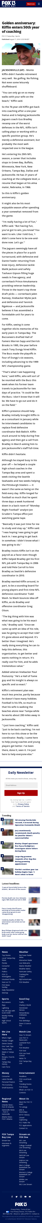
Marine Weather (25, 966)
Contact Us (23, 1128)
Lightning (5, 1008)
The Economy (7, 1085)
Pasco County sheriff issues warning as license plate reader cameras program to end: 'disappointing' (14, 911)
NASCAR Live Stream (24, 1156)
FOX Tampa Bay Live (25, 1062)
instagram (21, 1197)
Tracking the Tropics (23, 975)
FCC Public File (24, 1122)
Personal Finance (8, 1082)
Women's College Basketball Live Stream (25, 1174)
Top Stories (6, 955)
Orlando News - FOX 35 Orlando (8, 1106)
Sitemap (5, 993)
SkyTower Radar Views (25, 956)
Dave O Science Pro (25, 1024)
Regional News (6, 1100)
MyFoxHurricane (25, 979)
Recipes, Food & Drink (8, 1058)
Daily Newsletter (8, 990)
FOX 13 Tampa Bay (8, 36)
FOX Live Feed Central (24, 1054)
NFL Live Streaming (23, 1141)
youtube (25, 1197)
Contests (22, 1092)
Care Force (6, 1067)
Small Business (7, 1087)
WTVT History (24, 1115)
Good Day (24, 998)
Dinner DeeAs (7, 1043)
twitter (16, 1197)
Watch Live (31, 4)
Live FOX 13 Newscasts (23, 1039)
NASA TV (22, 1058)
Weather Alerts (24, 969)
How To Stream (25, 1035)
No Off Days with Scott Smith (8, 1012)
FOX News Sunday (6, 986)
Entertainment (27, 1073)
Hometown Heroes (23, 1009)
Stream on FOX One (24, 1136)
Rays (3, 1005)
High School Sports (6, 1021)
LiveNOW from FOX (24, 1044)
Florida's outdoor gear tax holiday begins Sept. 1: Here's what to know (26, 872)
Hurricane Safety (25, 971)
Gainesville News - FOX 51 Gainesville (8, 1112)
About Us (24, 1098)
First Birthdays (24, 1020)
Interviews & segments (6, 1144)
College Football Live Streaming (25, 1146)
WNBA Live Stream (23, 1180)
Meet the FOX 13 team (25, 1103)
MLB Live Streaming (23, 1151)
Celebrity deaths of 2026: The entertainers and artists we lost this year (13, 922)
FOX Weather (24, 982)
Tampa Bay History (6, 1063)
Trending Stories (25, 1084)
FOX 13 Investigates (6, 975)
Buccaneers (6, 1002)
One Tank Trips (7, 1046)
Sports (18, 36)
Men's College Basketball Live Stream (24, 1167)
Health (4, 969)
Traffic (21, 1002)
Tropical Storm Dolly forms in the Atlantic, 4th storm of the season (14, 888)
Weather (23, 951)
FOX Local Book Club (25, 1080)
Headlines (22, 1076)
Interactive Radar (25, 960)
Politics (4, 971)
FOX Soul (22, 1050)
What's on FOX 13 (26, 1090)
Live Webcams (24, 963)
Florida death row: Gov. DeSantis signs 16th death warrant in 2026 (14, 899)
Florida (4, 963)
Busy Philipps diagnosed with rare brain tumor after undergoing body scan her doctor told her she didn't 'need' (14, 933)
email (30, 1197)
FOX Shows (23, 1087)
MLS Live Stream (25, 1184)
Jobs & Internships (23, 1111)
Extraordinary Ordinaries (24, 1014)
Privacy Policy (23, 804)
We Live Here (6, 1033)
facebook (12, 1197)
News (5, 951)
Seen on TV (6, 982)
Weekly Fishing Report (7, 1017)
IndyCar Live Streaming (23, 1161)
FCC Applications (25, 1125)
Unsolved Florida (8, 979)
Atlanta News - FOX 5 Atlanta (7, 1118)
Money (5, 1073)
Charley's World (25, 1005)
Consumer (6, 966)
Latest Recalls (7, 1079)
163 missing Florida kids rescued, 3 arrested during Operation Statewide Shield (27, 822)
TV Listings (23, 1107)
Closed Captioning (23, 1118)
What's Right (6, 1038)
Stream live (6, 1140)
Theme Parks (7, 1049)
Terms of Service (22, 806)
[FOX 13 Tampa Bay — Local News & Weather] (8, 4)
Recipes (22, 1018)
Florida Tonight (7, 1041)
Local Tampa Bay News (8, 959)
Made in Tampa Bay (8, 1053)
